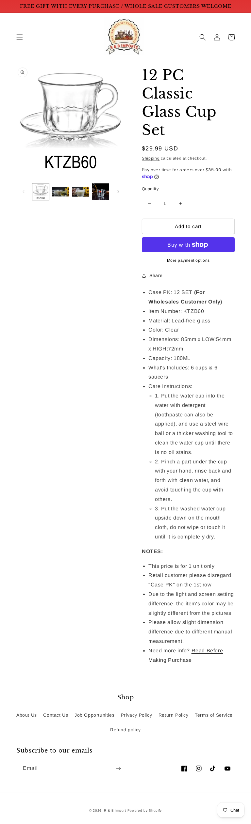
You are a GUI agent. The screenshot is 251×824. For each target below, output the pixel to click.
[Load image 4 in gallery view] (100, 191)
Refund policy (125, 729)
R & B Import (115, 810)
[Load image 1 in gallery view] (40, 191)
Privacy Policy (136, 715)
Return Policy (174, 715)
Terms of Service (214, 715)
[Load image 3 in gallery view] (80, 191)
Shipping (151, 158)
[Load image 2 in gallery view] (60, 191)
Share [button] (156, 275)
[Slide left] (23, 191)
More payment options (188, 260)
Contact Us (55, 715)
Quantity (150, 188)
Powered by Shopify (144, 810)
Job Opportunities (94, 715)
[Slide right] (118, 191)
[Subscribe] (118, 768)
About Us (26, 715)
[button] (19, 37)
